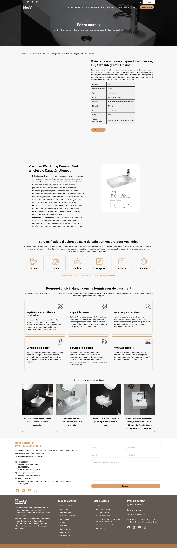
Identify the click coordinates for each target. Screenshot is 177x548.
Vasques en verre (64, 536)
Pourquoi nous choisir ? (104, 525)
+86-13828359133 (24, 462)
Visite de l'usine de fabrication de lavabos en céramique (108, 520)
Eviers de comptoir (65, 506)
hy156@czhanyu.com (26, 473)
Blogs (120, 7)
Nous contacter (101, 528)
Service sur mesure (92, 7)
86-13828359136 (136, 510)
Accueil (70, 7)
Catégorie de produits (103, 509)
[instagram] (37, 2)
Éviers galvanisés (64, 532)
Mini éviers (62, 522)
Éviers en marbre (64, 529)
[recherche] (140, 2)
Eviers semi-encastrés (66, 516)
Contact (133, 7)
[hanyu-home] (21, 501)
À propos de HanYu (103, 512)
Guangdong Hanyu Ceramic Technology (81, 546)
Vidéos (126, 7)
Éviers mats (62, 526)
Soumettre (126, 486)
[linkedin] (28, 2)
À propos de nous (107, 7)
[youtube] (33, 2)
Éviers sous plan (64, 512)
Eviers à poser (63, 509)
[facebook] (24, 2)
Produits (78, 7)
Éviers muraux (88, 25)
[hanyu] (27, 7)
